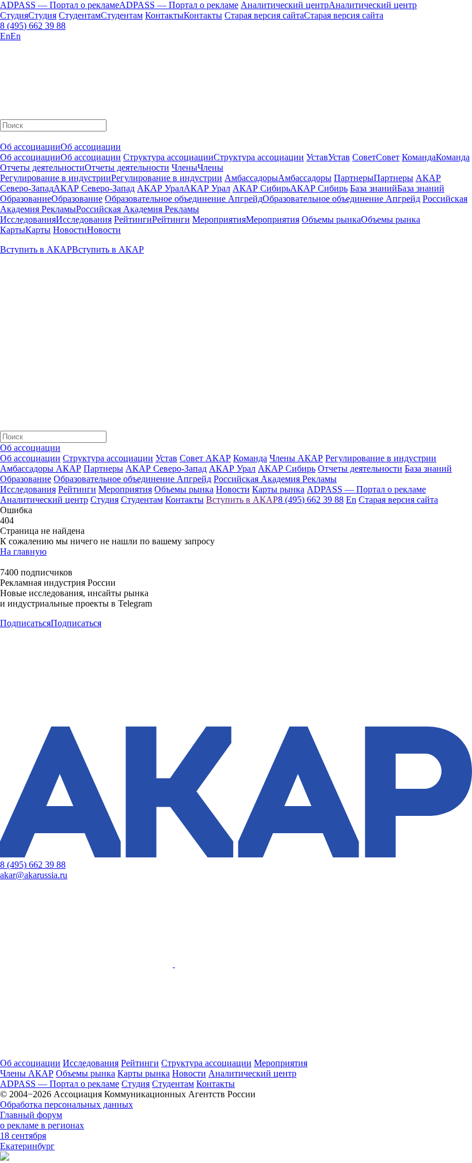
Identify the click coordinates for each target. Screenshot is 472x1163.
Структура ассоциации (108, 458)
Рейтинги (140, 1063)
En (351, 500)
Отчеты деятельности (360, 468)
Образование (25, 479)
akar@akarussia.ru (33, 875)
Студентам (173, 1084)
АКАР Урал (232, 468)
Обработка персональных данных (66, 1104)
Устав (166, 458)
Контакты (215, 1084)
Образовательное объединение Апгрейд (132, 479)
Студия (135, 1084)
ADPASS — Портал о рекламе (59, 1084)
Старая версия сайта (398, 500)
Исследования (91, 1063)
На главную (23, 551)
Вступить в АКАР (242, 500)
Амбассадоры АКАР (40, 468)
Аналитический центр (252, 1073)
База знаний (428, 468)
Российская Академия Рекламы (275, 479)
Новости (189, 1073)
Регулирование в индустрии (380, 458)
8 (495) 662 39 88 (33, 26)
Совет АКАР (205, 458)
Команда (250, 458)
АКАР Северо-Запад (166, 468)
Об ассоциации (30, 458)
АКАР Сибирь (286, 468)
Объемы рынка (85, 1073)
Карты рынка (143, 1073)
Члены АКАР (296, 458)
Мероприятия (280, 1063)
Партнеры (103, 468)
